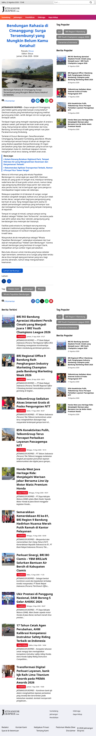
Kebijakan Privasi (41, 727)
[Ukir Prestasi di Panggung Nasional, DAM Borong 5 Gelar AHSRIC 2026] (8, 598)
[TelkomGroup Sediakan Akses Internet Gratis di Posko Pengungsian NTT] (61, 92)
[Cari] (91, 2)
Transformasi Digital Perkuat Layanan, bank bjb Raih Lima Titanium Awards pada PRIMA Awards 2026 (33, 674)
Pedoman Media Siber (66, 727)
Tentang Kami (42, 730)
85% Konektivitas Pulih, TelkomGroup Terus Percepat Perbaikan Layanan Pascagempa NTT (81, 106)
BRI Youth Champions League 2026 (73, 37)
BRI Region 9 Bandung (75, 31)
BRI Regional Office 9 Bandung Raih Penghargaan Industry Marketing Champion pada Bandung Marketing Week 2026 (80, 76)
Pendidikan (30, 17)
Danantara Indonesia (67, 42)
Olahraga (41, 17)
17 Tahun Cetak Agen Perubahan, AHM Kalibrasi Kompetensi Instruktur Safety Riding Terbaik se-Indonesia (33, 633)
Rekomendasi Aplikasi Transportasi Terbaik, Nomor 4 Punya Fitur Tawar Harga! (28, 169)
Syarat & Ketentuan (10, 730)
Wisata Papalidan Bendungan (17, 294)
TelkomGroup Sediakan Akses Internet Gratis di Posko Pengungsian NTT (79, 91)
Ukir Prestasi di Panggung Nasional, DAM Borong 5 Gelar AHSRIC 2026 (35, 598)
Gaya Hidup (53, 17)
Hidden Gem (13, 289)
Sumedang (6, 17)
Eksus (31, 51)
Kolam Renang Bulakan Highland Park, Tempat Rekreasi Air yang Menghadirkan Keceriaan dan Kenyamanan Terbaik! (26, 162)
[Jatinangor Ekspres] (11, 10)
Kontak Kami (21, 727)
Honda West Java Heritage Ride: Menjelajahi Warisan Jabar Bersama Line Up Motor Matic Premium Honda (80, 123)
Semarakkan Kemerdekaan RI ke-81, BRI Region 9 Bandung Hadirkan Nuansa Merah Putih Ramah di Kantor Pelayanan (34, 521)
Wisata (41, 289)
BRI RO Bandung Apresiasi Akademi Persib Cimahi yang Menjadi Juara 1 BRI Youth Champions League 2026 (79, 59)
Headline (21, 336)
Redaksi (5, 727)
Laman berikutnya (11, 270)
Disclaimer (71, 730)
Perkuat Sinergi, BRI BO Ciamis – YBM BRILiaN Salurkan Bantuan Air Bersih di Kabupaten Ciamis (33, 562)
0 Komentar (9, 101)
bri (59, 31)
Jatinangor (18, 17)
